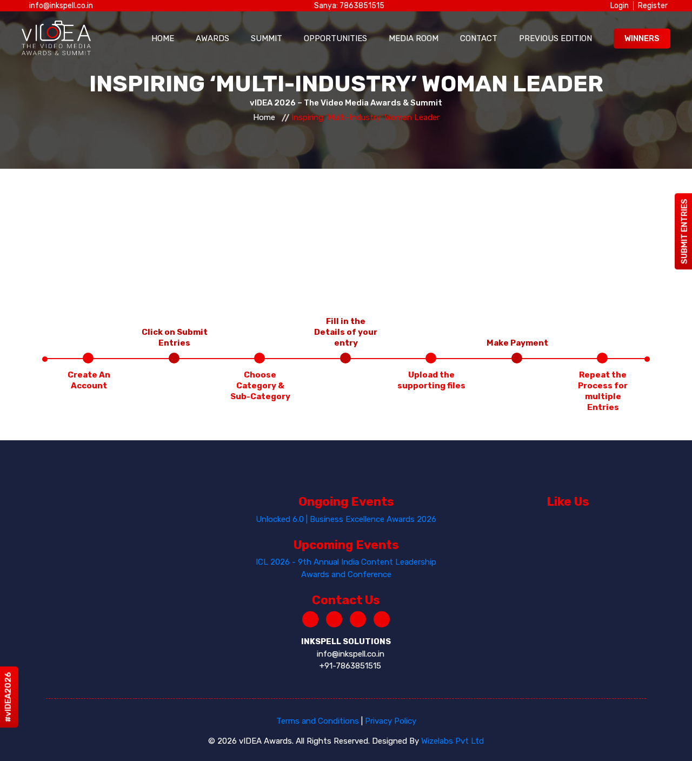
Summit (266, 38)
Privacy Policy (390, 721)
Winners (642, 38)
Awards (212, 38)
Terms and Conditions (317, 721)
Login (619, 5)
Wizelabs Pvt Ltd (452, 741)
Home (162, 38)
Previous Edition (555, 38)
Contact (478, 38)
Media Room (413, 38)
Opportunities (335, 38)
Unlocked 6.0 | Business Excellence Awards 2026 (346, 519)
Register (653, 5)
